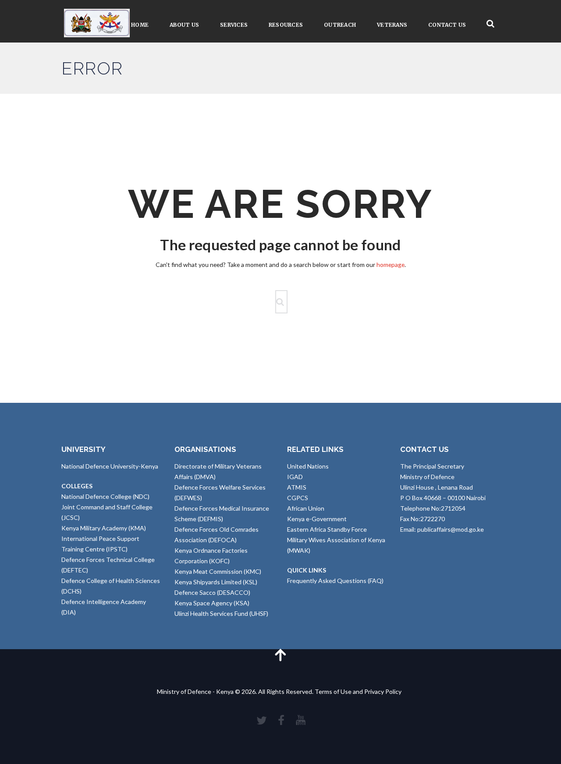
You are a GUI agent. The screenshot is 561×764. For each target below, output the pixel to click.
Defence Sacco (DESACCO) (212, 592)
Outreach (340, 24)
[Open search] (490, 24)
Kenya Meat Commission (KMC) (217, 571)
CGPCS (297, 497)
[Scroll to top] (280, 654)
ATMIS (296, 487)
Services (234, 24)
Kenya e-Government (317, 518)
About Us (184, 24)
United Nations (308, 466)
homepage (390, 264)
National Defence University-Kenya (109, 466)
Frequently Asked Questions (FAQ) (335, 580)
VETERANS (392, 24)
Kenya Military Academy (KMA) (103, 528)
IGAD (295, 476)
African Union (305, 508)
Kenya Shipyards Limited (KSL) (215, 582)
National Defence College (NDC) (105, 496)
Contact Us (447, 24)
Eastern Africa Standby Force (327, 529)
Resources (286, 24)
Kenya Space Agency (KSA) (211, 603)
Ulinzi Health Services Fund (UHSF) (221, 613)
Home (140, 24)
